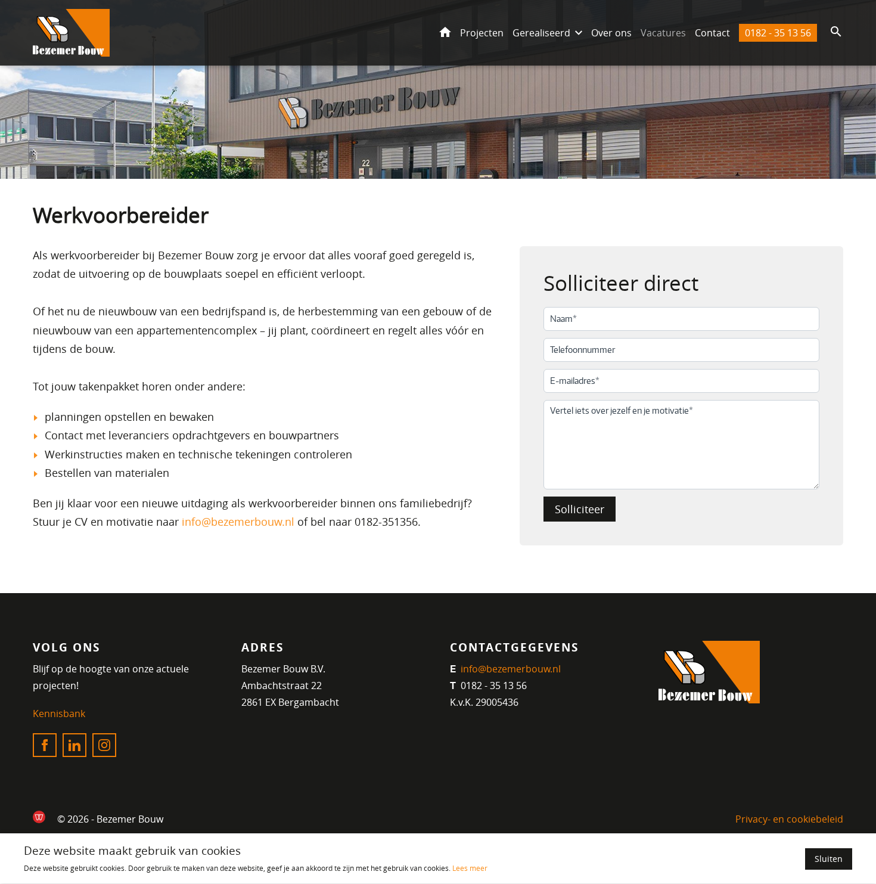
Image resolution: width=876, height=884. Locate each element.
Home (445, 32)
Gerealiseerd (541, 32)
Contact (712, 32)
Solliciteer (579, 509)
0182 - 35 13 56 (778, 32)
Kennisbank (59, 713)
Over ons (611, 32)
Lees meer (469, 868)
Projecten (482, 32)
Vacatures (663, 32)
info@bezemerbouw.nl (238, 521)
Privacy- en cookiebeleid (789, 819)
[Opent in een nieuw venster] (39, 817)
